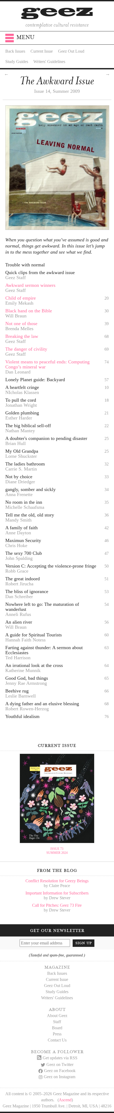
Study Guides (16, 61)
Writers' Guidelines (49, 61)
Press (57, 1034)
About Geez (57, 1015)
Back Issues (15, 51)
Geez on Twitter (59, 1064)
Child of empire (20, 298)
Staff (57, 1021)
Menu (25, 37)
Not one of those (21, 323)
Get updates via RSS (60, 1058)
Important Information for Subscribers (57, 893)
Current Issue (41, 51)
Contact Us (57, 1040)
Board (57, 1028)
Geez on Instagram (59, 1076)
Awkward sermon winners (30, 285)
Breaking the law (21, 336)
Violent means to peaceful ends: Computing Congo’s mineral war (47, 364)
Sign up (83, 943)
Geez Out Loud (71, 51)
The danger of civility (26, 349)
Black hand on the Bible (28, 310)
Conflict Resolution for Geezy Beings (57, 881)
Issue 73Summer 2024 (57, 851)
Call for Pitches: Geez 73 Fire (57, 905)
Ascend (65, 1100)
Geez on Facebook (60, 1070)
